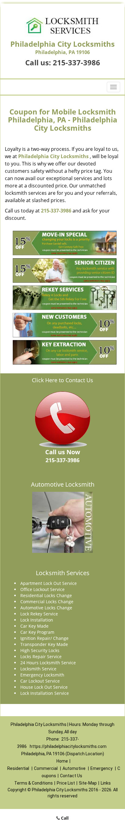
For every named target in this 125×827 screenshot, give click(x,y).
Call (64, 818)
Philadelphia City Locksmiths (53, 156)
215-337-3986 (76, 62)
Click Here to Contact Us (62, 380)
